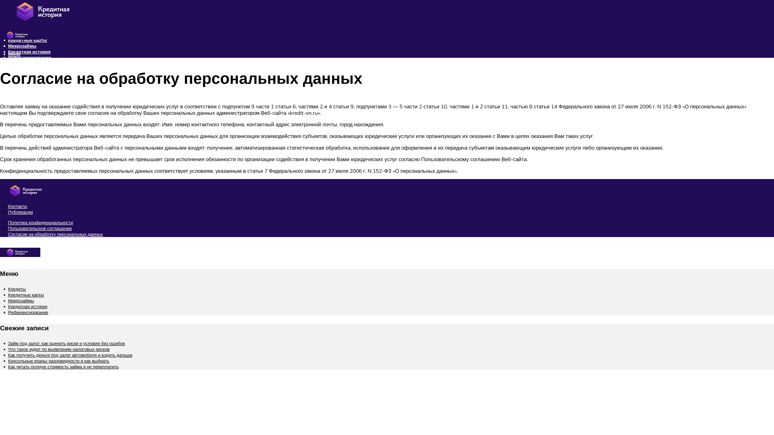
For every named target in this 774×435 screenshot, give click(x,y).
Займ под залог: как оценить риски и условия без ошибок (66, 343)
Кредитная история (29, 52)
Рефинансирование (29, 57)
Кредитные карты (26, 295)
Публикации (20, 212)
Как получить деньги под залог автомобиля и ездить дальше (70, 355)
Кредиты (17, 289)
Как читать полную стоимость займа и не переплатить (63, 367)
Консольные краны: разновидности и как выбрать (58, 361)
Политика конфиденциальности (40, 222)
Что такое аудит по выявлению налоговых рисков (59, 349)
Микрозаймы (22, 46)
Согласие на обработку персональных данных (55, 234)
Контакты (17, 206)
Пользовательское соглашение (40, 228)
